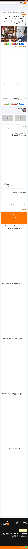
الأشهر (23, 225)
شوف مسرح (16, 522)
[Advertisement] (14, 7)
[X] (19, 44)
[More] (5, 44)
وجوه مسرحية (25, 525)
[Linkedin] (17, 44)
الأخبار (26, 521)
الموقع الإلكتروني (12, 204)
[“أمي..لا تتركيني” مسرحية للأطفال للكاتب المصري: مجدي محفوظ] (24, 255)
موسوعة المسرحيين (15, 521)
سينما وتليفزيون (16, 524)
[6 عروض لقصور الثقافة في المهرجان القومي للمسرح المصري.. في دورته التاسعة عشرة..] (5, 155)
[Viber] (14, 44)
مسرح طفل (16, 523)
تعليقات (5, 225)
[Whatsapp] (8, 44)
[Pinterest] (16, 44)
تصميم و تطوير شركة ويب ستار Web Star (7, 547)
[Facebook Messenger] (21, 44)
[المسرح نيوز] (22, 3)
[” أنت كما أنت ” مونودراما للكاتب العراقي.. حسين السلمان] (24, 475)
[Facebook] (23, 44)
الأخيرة (14, 225)
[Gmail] (10, 44)
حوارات (26, 524)
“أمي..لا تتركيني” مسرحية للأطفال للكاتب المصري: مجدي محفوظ (15, 228)
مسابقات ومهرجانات (21, 12)
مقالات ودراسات (25, 523)
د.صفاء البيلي (20, 108)
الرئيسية (25, 12)
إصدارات (17, 525)
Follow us (26, 527)
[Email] (7, 44)
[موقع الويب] (21, 109)
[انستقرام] (3, 526)
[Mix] (12, 44)
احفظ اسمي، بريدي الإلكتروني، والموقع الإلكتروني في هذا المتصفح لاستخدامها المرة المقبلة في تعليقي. (15, 207)
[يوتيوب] (4, 526)
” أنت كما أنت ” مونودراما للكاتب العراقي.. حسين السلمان (15, 448)
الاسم (25, 201)
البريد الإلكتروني (24, 204)
